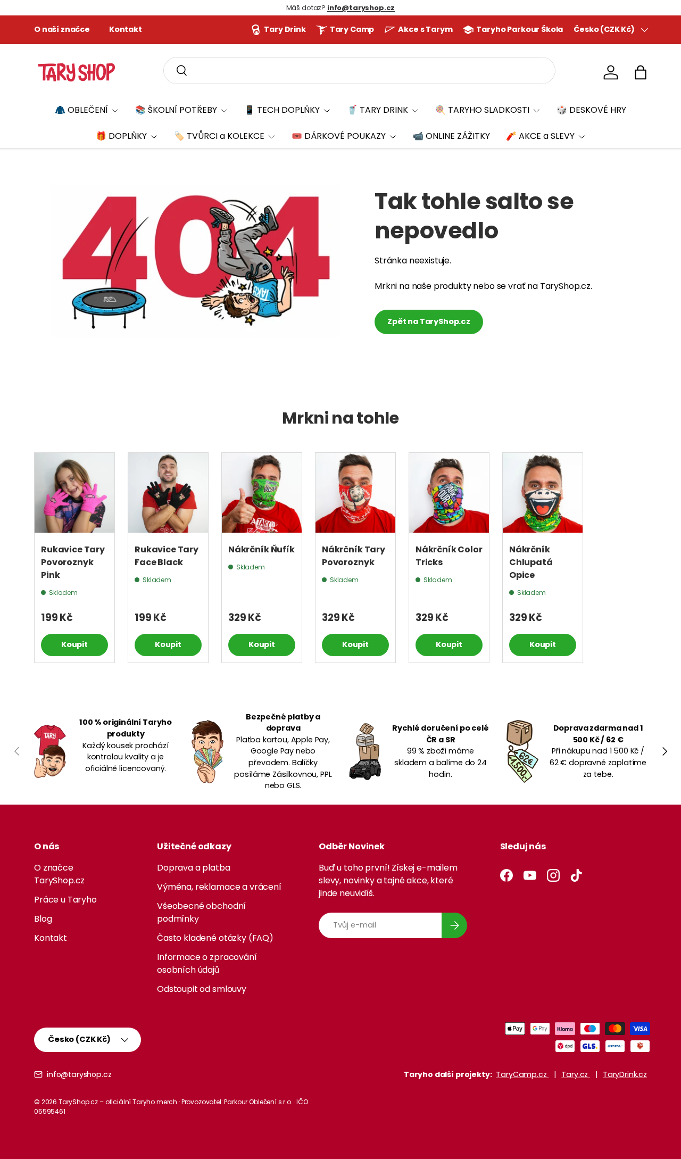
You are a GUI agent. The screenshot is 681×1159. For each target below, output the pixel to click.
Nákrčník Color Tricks (449, 555)
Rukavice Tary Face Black (166, 555)
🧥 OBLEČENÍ (81, 110)
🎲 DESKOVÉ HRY (591, 110)
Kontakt (125, 29)
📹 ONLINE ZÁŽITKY (451, 136)
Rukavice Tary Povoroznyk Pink (73, 562)
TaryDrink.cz (625, 1074)
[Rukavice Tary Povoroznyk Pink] (74, 493)
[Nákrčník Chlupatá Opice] (543, 493)
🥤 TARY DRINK (377, 110)
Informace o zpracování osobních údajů (206, 963)
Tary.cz (575, 1074)
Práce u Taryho (65, 899)
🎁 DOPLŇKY (121, 136)
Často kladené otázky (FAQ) (215, 938)
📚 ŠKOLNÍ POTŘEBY (176, 110)
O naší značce (62, 29)
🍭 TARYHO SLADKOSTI (482, 110)
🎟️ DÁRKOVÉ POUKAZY (339, 136)
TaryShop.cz (78, 1101)
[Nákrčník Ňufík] (262, 493)
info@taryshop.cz (79, 1074)
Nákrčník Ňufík (261, 549)
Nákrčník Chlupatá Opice (531, 562)
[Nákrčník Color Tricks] (449, 493)
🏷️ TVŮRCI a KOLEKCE (219, 136)
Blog (43, 919)
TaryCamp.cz (522, 1074)
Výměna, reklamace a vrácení (219, 887)
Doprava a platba (193, 868)
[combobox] (359, 70)
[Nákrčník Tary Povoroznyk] (355, 493)
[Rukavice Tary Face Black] (168, 493)
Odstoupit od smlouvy (201, 989)
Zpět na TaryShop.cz (428, 321)
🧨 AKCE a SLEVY (540, 136)
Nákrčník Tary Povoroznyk (353, 555)
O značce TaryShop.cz (59, 874)
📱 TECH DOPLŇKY (282, 110)
